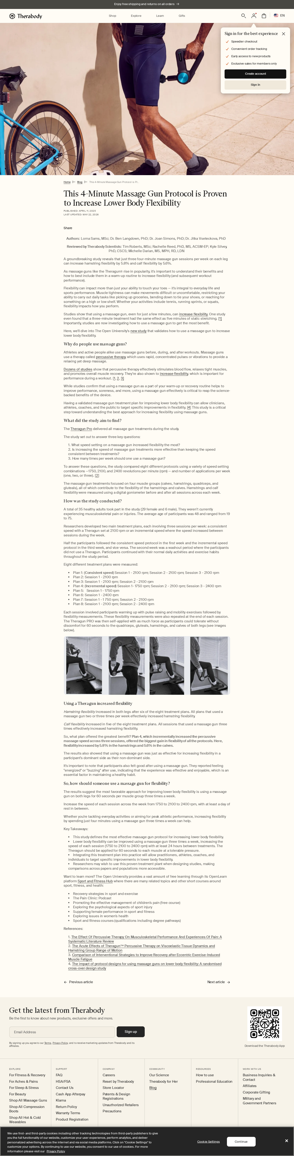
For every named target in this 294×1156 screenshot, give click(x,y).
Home (67, 182)
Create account (255, 74)
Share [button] (68, 228)
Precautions (112, 1111)
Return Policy (66, 1107)
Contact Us (65, 1088)
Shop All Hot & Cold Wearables (25, 1120)
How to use (205, 1075)
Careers (109, 1075)
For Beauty (17, 1094)
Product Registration (72, 1119)
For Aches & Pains (23, 1081)
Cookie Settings (208, 1142)
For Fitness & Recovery (27, 1075)
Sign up (131, 1031)
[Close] (287, 1141)
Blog (79, 182)
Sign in (255, 85)
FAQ (59, 1075)
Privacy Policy (56, 1151)
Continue (241, 1142)
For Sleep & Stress (24, 1088)
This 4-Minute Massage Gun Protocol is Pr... (114, 182)
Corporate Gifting (256, 1092)
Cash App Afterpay (70, 1094)
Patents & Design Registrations (116, 1096)
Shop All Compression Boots (27, 1109)
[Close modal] (283, 34)
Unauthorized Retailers (121, 1105)
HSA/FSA (63, 1081)
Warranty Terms (68, 1113)
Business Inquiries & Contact (259, 1077)
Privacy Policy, (60, 1043)
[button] (112, 16)
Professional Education (214, 1081)
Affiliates (250, 1086)
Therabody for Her (163, 1081)
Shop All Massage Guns (28, 1100)
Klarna (61, 1100)
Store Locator (113, 1088)
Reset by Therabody (118, 1081)
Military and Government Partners (259, 1100)
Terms (47, 1043)
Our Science (159, 1075)
